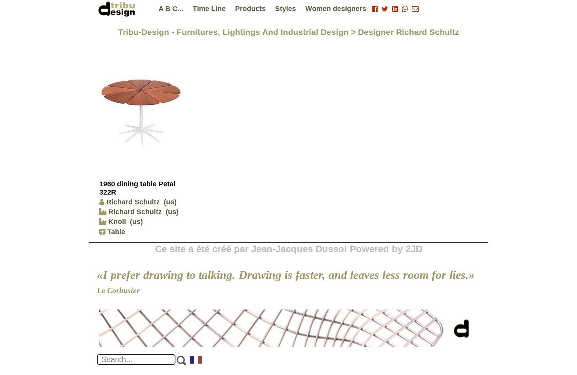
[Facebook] (375, 9)
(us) (170, 202)
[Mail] (415, 9)
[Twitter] (385, 9)
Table (115, 232)
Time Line (209, 9)
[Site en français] (196, 360)
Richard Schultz (133, 202)
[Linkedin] (395, 9)
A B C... (171, 9)
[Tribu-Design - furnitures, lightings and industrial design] (118, 9)
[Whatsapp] (405, 9)
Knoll (116, 222)
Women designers (335, 9)
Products (250, 9)
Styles (285, 9)
